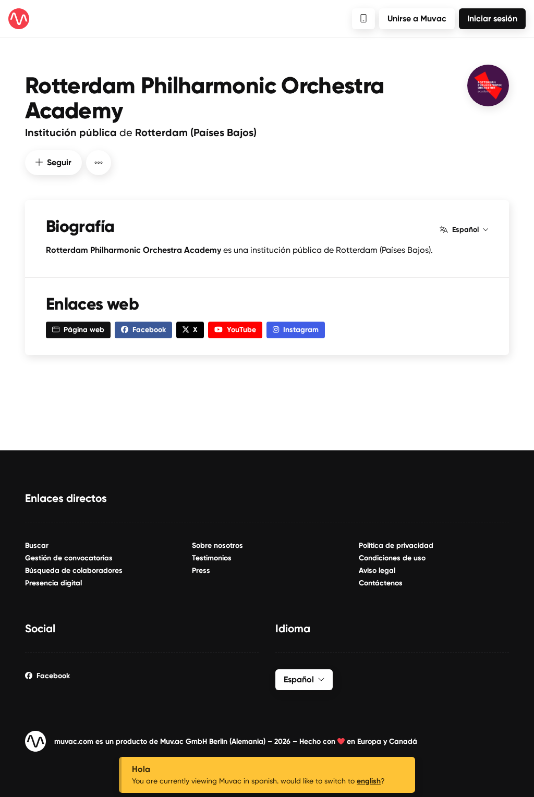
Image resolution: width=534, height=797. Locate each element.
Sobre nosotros (217, 545)
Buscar (36, 545)
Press (201, 570)
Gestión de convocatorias (69, 558)
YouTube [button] (241, 329)
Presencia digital (53, 583)
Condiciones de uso (392, 558)
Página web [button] (84, 329)
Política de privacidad (396, 545)
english (369, 781)
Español (465, 230)
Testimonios (212, 558)
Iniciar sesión (492, 18)
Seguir (59, 162)
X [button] (195, 329)
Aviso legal (377, 570)
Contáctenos (381, 583)
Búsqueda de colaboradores (74, 570)
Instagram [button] (301, 329)
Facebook (53, 675)
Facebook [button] (149, 329)
